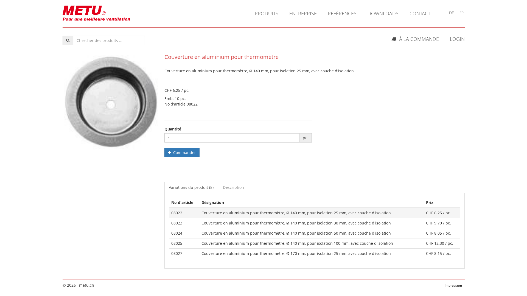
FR (461, 12)
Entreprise (303, 13)
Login (457, 39)
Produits (266, 13)
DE (451, 12)
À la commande (417, 39)
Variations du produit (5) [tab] (191, 187)
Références (342, 13)
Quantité (172, 129)
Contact (420, 13)
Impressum (453, 285)
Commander (183, 152)
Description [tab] (233, 187)
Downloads (383, 13)
